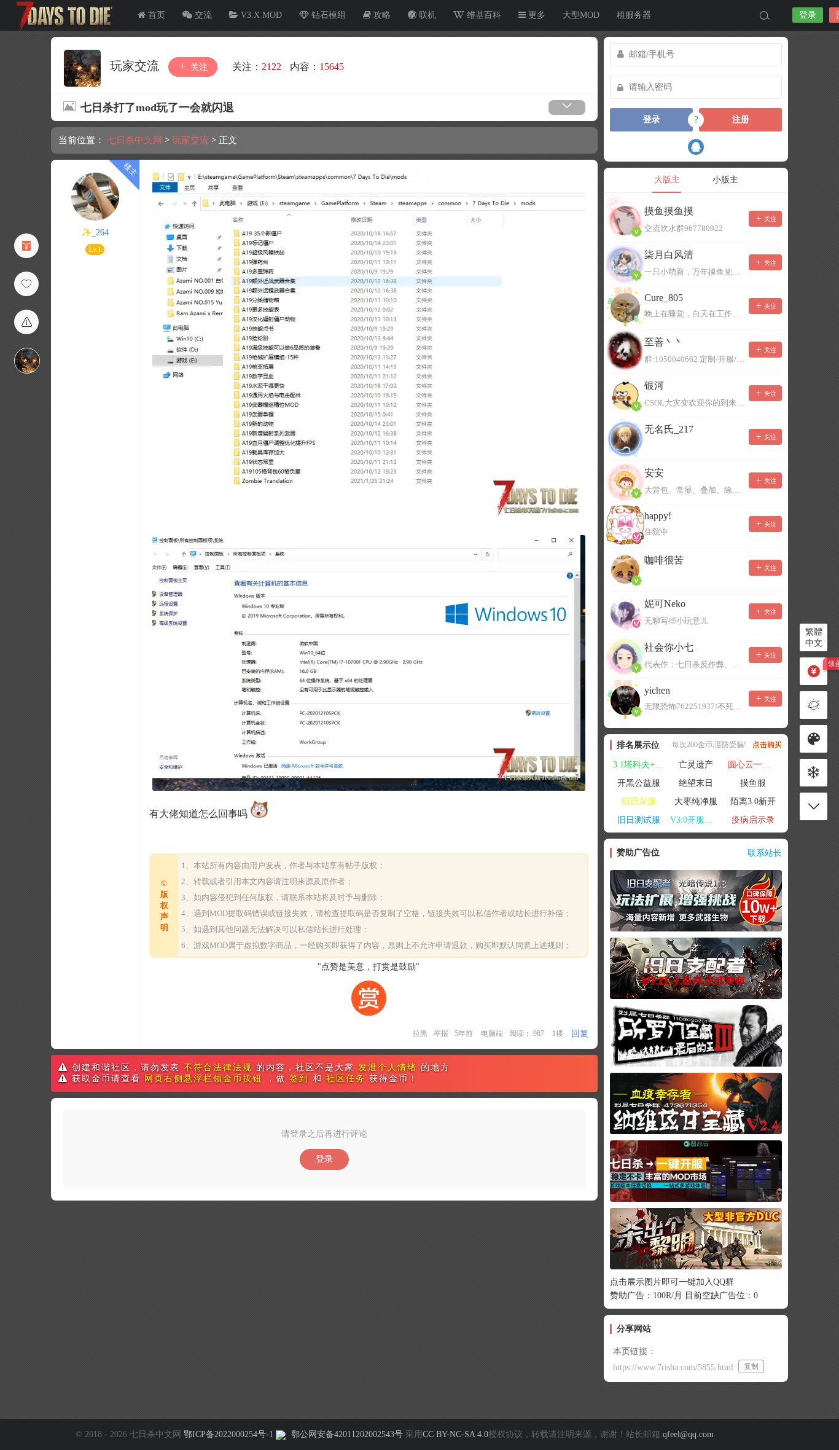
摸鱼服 (753, 783)
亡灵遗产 (696, 764)
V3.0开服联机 (696, 820)
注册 (740, 119)
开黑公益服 (638, 783)
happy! (657, 516)
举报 (441, 1033)
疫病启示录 (753, 820)
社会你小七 (668, 647)
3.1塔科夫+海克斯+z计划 (640, 764)
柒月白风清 (668, 254)
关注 (198, 67)
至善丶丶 (664, 342)
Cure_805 (663, 297)
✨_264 (95, 232)
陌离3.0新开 (753, 801)
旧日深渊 (639, 801)
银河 (654, 385)
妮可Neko (664, 603)
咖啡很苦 (664, 560)
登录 (807, 15)
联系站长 (764, 853)
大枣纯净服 (695, 801)
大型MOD (581, 15)
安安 (654, 473)
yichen (657, 690)
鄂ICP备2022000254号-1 (228, 1434)
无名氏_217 (668, 429)
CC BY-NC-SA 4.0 (455, 1434)
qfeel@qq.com (688, 1434)
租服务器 (634, 15)
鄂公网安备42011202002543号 (347, 1434)
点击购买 (767, 744)
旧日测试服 (638, 820)
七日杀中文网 (61, 15)
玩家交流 (136, 65)
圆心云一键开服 (755, 764)
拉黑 (420, 1033)
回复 (579, 1033)
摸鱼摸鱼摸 (668, 211)
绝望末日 (696, 783)
